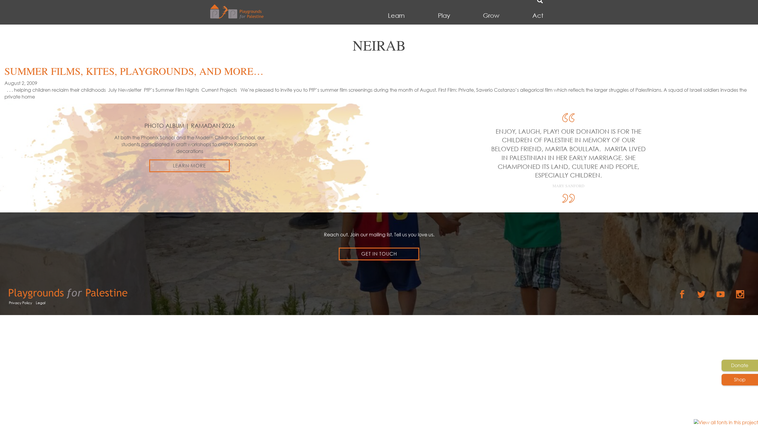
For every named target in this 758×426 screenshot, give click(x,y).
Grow (491, 15)
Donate (739, 365)
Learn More (189, 166)
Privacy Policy (20, 303)
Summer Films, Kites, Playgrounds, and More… (134, 71)
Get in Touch (379, 254)
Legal (40, 303)
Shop (740, 380)
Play (444, 15)
